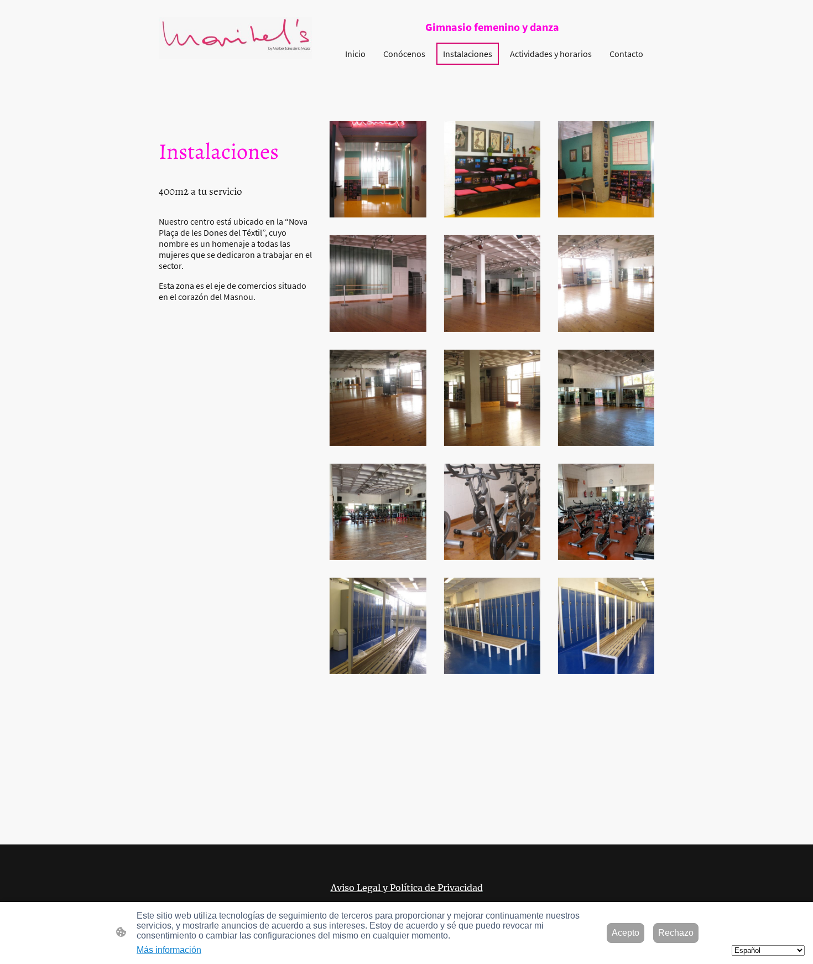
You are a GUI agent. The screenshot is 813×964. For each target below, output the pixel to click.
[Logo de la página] (235, 38)
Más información (169, 950)
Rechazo (676, 932)
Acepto (625, 932)
